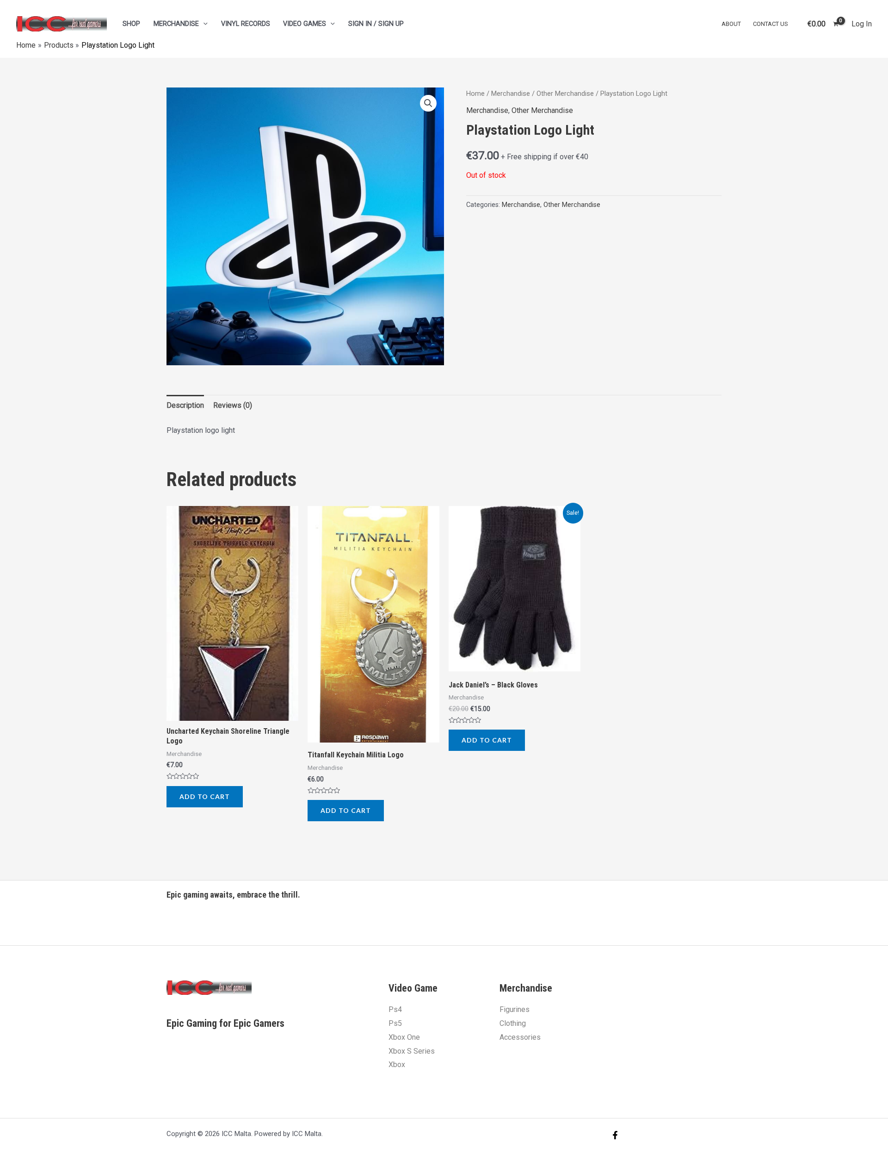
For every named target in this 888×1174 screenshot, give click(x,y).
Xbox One (404, 1037)
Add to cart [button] (204, 796)
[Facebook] (615, 1135)
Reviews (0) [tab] (232, 405)
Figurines (515, 1009)
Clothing (513, 1023)
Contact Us (770, 23)
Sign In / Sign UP (376, 24)
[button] (428, 103)
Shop (131, 24)
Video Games (304, 24)
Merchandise (176, 24)
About (731, 23)
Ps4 (395, 1009)
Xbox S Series (411, 1051)
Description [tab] (185, 405)
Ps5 (395, 1023)
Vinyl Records (245, 24)
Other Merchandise (565, 93)
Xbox (396, 1064)
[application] (203, 24)
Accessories (520, 1037)
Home (475, 93)
